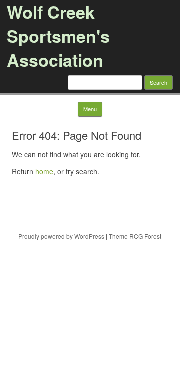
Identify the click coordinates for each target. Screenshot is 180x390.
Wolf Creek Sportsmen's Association (58, 36)
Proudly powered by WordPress (61, 236)
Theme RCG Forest (135, 236)
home (45, 171)
